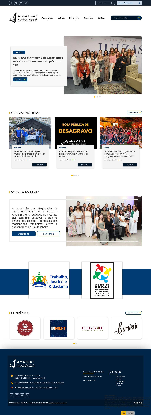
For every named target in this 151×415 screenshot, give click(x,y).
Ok (124, 413)
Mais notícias (133, 113)
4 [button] (79, 176)
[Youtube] (21, 3)
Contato (101, 18)
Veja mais (39, 165)
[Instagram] (16, 3)
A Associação (47, 18)
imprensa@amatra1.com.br (92, 376)
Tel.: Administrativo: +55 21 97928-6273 (28, 383)
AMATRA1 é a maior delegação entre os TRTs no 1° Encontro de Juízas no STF (38, 61)
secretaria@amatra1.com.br (24, 387)
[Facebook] (11, 3)
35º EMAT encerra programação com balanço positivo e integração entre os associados (120, 154)
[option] (75, 66)
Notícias (61, 18)
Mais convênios (132, 313)
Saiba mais (48, 233)
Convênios (88, 18)
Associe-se (102, 3)
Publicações (74, 18)
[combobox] (126, 17)
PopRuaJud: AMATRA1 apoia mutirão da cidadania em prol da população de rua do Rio (29, 154)
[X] (26, 3)
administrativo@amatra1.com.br (46, 387)
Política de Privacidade (58, 403)
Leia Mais (18, 79)
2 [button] (98, 97)
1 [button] (95, 97)
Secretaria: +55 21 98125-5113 (53, 383)
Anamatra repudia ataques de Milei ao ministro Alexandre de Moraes (73, 154)
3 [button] (100, 97)
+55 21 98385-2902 (89, 380)
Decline (130, 413)
